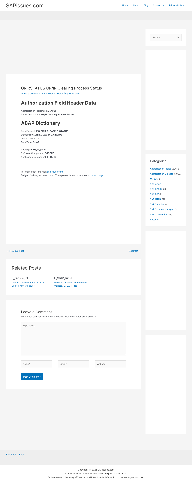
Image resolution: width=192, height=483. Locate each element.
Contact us (158, 5)
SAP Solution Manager (162, 209)
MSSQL (154, 178)
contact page (96, 175)
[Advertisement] (73, 51)
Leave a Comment (30, 93)
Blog (146, 5)
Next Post (134, 250)
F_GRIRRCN (20, 278)
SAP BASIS (156, 189)
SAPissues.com (25, 5)
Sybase (154, 219)
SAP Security (157, 204)
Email (21, 454)
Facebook (11, 454)
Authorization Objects (161, 173)
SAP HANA (155, 199)
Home (125, 5)
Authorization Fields (52, 93)
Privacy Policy (176, 5)
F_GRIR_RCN (63, 278)
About (136, 5)
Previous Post (15, 250)
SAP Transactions (159, 214)
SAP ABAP (155, 184)
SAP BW (154, 194)
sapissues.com (55, 171)
